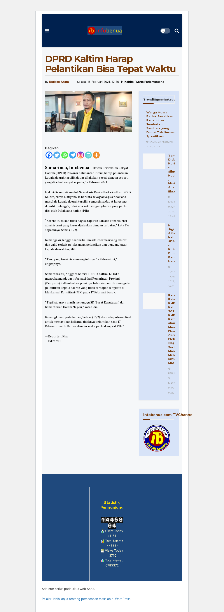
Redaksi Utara (59, 81)
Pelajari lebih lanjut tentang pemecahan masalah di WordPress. (86, 599)
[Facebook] (49, 155)
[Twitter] (56, 155)
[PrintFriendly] (88, 155)
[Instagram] (80, 155)
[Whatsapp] (64, 155)
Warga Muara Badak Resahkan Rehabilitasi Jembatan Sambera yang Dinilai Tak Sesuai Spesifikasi (160, 124)
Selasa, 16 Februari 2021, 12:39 (98, 81)
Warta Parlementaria (149, 81)
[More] (96, 155)
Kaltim (129, 81)
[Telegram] (72, 155)
